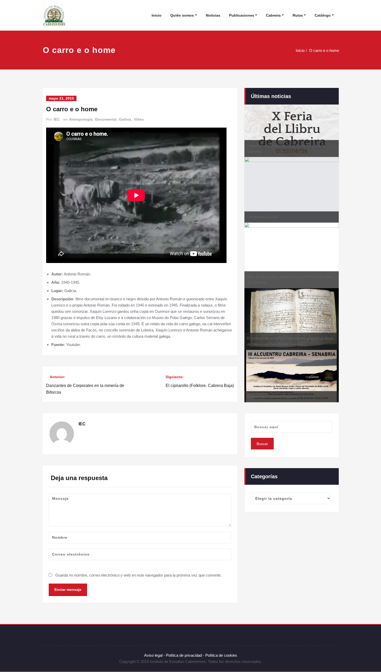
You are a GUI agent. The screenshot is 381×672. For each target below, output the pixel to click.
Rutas (298, 15)
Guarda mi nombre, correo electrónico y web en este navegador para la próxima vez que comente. (138, 575)
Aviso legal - (154, 655)
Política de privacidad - (185, 655)
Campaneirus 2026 (262, 217)
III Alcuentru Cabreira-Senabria (272, 396)
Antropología (81, 119)
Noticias (213, 15)
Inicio (156, 15)
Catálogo (323, 15)
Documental (105, 119)
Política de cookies (220, 655)
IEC (57, 119)
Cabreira (273, 15)
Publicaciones (241, 15)
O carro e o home (324, 50)
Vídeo (139, 119)
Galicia (125, 119)
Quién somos (182, 15)
